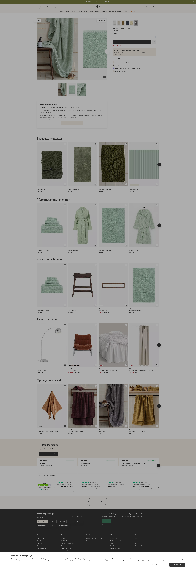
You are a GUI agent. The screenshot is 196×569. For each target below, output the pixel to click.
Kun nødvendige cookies (159, 564)
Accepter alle (177, 564)
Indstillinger (145, 564)
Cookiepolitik (161, 560)
